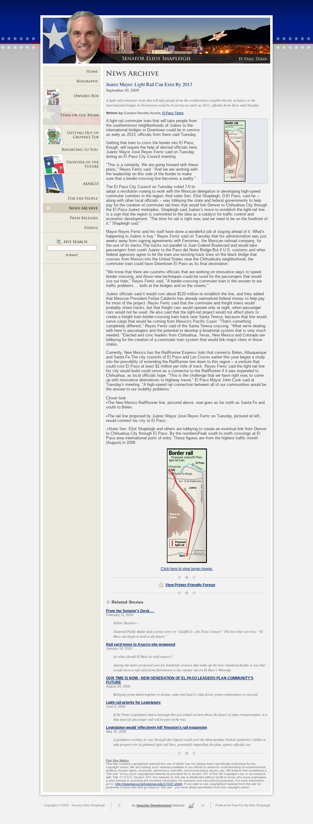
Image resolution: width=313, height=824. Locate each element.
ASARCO (72, 183)
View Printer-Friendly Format (190, 585)
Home (72, 71)
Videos (72, 227)
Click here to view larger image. (187, 569)
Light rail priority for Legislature (133, 702)
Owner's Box (72, 95)
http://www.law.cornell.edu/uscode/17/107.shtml (148, 784)
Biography (72, 81)
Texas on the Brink (72, 115)
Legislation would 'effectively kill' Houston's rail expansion (156, 727)
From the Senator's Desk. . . (130, 611)
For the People (72, 198)
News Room (72, 208)
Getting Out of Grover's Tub (72, 134)
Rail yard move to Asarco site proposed (140, 644)
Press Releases (72, 218)
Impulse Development (154, 805)
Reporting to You (72, 149)
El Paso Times (173, 113)
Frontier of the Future (72, 164)
